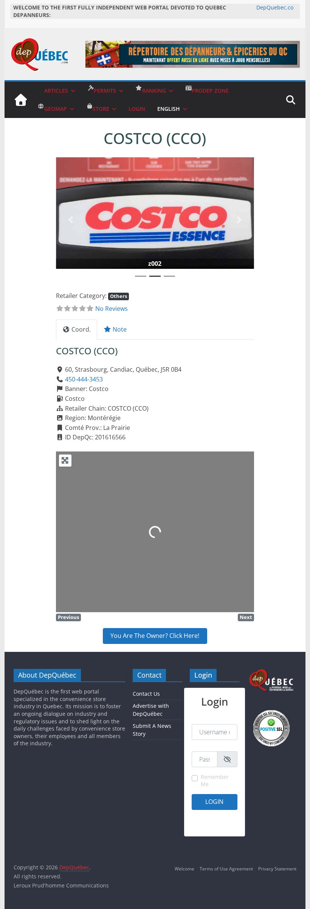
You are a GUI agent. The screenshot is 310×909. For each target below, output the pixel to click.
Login (214, 801)
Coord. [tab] (81, 329)
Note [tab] (120, 329)
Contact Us (146, 693)
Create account (208, 816)
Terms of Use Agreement (226, 869)
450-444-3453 (84, 379)
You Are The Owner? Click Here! (154, 635)
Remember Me (215, 780)
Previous (68, 617)
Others (118, 296)
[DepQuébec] (20, 100)
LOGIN (137, 108)
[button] (71, 219)
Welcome (184, 869)
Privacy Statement (277, 869)
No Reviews (111, 308)
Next (246, 617)
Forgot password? (218, 826)
